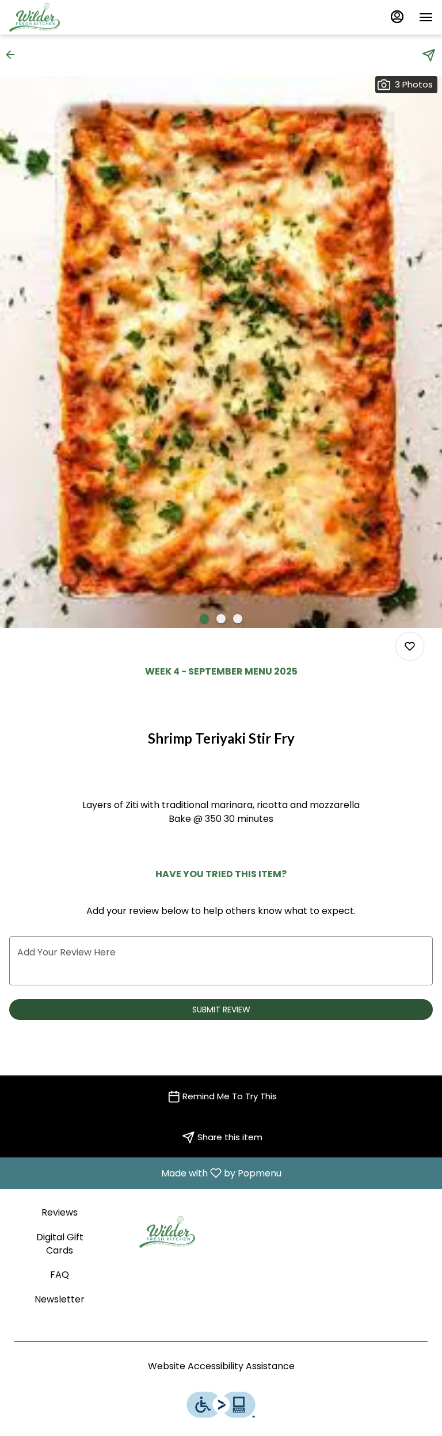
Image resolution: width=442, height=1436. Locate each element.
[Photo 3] (237, 618)
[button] (14, 55)
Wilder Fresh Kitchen (167, 1232)
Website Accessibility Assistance (221, 1366)
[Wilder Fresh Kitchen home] (61, 17)
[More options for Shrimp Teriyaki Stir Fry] (410, 646)
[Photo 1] (204, 618)
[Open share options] (429, 55)
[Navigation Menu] (426, 17)
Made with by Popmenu (145, 1172)
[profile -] (397, 17)
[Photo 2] (221, 618)
